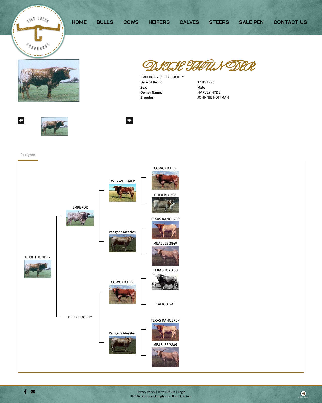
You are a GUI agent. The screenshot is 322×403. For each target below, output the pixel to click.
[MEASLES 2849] (165, 255)
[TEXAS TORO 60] (165, 281)
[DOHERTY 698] (165, 204)
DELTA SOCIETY (172, 77)
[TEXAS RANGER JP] (165, 229)
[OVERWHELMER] (122, 192)
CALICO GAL (165, 304)
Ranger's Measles (122, 231)
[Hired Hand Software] (303, 396)
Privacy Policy (146, 392)
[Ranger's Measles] (122, 243)
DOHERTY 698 (165, 194)
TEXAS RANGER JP (165, 218)
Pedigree (28, 154)
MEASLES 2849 (165, 243)
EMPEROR (148, 77)
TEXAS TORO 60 (165, 270)
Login (181, 392)
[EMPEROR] (80, 217)
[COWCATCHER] (165, 179)
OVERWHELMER (122, 181)
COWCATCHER (165, 168)
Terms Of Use (166, 392)
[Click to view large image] (49, 80)
